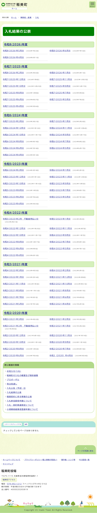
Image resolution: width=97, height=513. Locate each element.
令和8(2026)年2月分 (13, 73)
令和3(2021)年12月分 (60, 277)
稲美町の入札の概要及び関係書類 (22, 375)
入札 (37, 17)
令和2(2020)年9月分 (60, 342)
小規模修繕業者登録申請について (22, 409)
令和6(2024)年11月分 (60, 128)
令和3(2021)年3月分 (13, 319)
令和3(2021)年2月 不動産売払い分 (21, 326)
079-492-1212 (14, 484)
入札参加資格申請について (19, 401)
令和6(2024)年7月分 (60, 141)
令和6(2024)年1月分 (60, 170)
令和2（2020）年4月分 (61, 355)
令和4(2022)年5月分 (60, 248)
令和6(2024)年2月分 (13, 170)
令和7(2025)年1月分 (60, 121)
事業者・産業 (26, 17)
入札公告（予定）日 (16, 388)
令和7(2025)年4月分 (13, 106)
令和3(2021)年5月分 (13, 304)
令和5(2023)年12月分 (14, 177)
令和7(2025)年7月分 (60, 93)
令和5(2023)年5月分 (60, 197)
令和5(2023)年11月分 (60, 177)
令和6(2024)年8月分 (13, 141)
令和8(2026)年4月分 (13, 57)
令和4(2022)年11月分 (60, 228)
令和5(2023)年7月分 (60, 190)
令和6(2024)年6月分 (13, 148)
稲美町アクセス (9, 480)
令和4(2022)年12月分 (14, 228)
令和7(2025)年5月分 (60, 99)
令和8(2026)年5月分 (13, 51)
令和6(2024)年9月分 (60, 135)
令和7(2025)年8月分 (13, 93)
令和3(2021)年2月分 (60, 319)
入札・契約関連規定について (20, 405)
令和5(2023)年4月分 (13, 204)
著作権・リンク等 (68, 460)
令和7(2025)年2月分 (13, 121)
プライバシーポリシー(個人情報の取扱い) (40, 460)
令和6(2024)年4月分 (13, 155)
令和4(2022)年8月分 (13, 242)
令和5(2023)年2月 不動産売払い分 (21, 219)
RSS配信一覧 (84, 460)
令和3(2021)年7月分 (13, 297)
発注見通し (12, 384)
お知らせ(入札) (14, 371)
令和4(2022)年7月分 (60, 242)
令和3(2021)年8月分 (60, 290)
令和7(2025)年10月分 (14, 86)
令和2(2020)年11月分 (60, 335)
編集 (26, 424)
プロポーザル (13, 380)
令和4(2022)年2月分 (60, 270)
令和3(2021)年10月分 (60, 284)
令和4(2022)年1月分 (13, 277)
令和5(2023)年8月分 (13, 190)
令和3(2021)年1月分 (60, 326)
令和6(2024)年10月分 (14, 135)
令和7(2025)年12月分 (14, 79)
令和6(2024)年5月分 (60, 148)
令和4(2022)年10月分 (14, 235)
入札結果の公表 (14, 392)
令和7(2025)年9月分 (60, 86)
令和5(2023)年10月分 (14, 183)
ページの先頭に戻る (85, 451)
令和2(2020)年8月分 (13, 349)
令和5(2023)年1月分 (60, 219)
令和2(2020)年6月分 (13, 355)
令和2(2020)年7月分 (60, 349)
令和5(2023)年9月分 (60, 183)
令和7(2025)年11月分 (60, 79)
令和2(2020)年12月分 (14, 335)
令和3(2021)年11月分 (14, 284)
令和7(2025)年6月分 (13, 99)
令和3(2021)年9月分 (13, 290)
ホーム (14, 17)
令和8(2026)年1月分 (60, 73)
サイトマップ (8, 464)
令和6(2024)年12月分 (14, 128)
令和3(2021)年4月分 (60, 304)
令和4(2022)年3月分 (13, 270)
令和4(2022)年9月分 (60, 235)
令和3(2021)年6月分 (60, 297)
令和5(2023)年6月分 (13, 197)
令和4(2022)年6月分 (13, 248)
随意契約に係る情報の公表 (19, 397)
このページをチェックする (12, 424)
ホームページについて (11, 460)
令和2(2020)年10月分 (14, 342)
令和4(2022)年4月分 (13, 255)
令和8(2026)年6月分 (60, 51)
